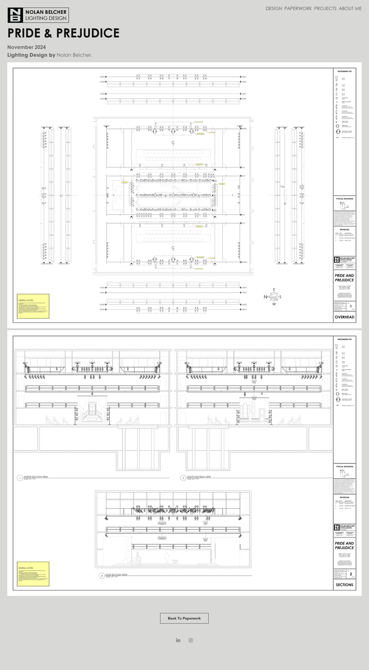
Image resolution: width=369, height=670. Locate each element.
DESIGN (274, 8)
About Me (350, 8)
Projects (325, 8)
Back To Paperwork (184, 618)
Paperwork (298, 8)
